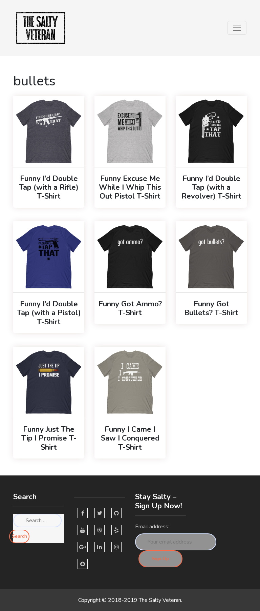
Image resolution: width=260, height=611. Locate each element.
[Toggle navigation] (237, 28)
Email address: (152, 526)
